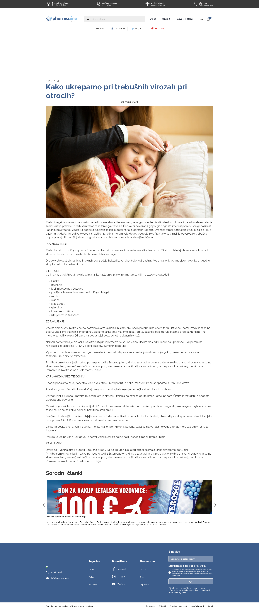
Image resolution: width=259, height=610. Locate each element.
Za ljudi (138, 28)
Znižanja (159, 29)
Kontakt (165, 19)
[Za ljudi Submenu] (144, 29)
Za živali (118, 28)
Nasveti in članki (184, 19)
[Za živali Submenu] (124, 29)
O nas (153, 19)
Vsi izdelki (99, 28)
